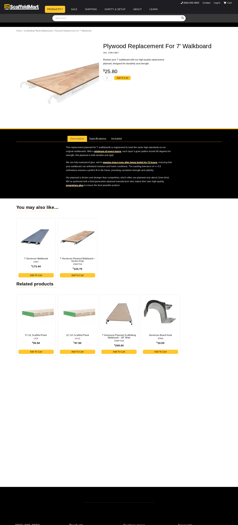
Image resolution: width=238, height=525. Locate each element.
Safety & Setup (115, 9)
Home (19, 31)
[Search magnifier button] (183, 18)
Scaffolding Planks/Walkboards (38, 31)
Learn (153, 9)
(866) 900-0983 (191, 3)
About (137, 9)
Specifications (97, 138)
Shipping (91, 9)
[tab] (77, 139)
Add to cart (122, 78)
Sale (74, 9)
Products (54, 9)
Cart (229, 3)
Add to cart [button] (36, 275)
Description (77, 138)
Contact (206, 3)
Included (116, 138)
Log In (217, 3)
